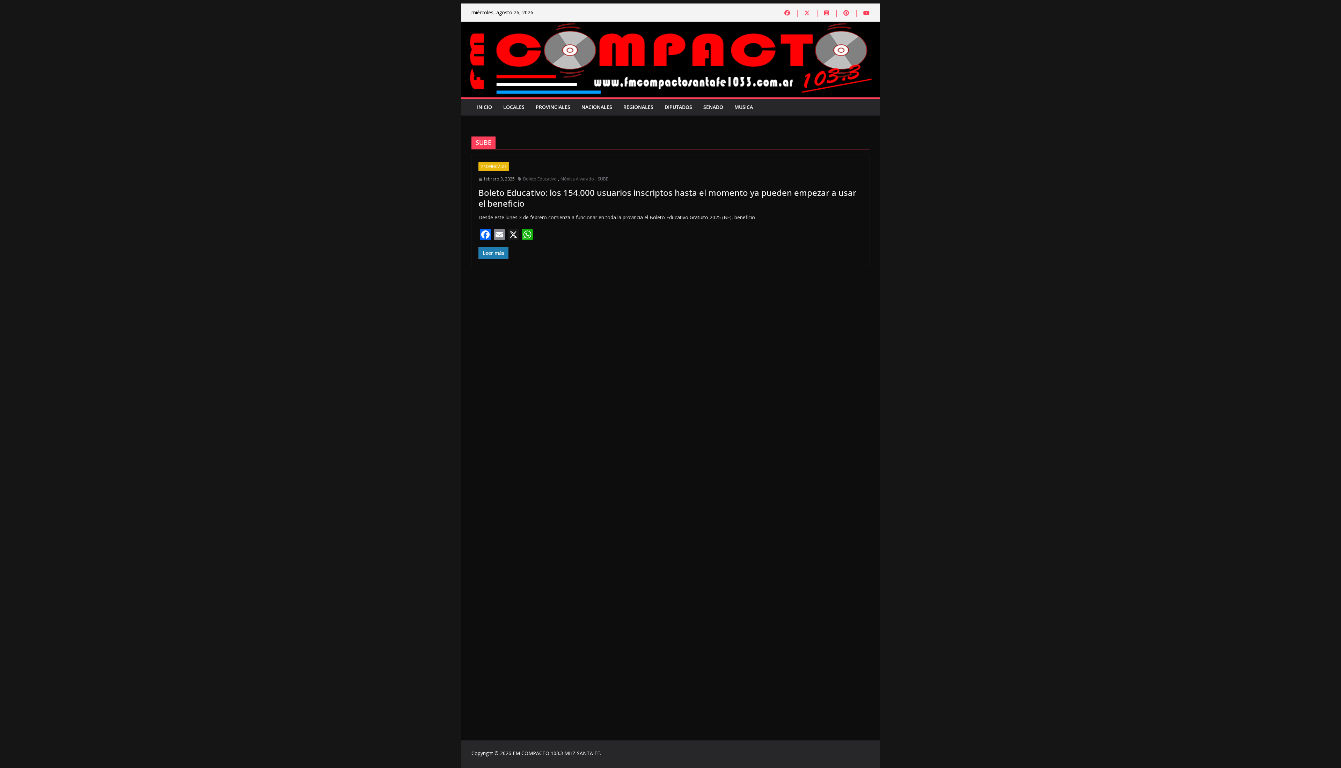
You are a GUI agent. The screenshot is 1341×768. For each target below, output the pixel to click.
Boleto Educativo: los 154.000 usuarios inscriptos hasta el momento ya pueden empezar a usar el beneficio (667, 198)
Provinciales (553, 107)
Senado (713, 107)
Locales (514, 107)
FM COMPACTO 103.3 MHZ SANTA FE (556, 753)
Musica (743, 107)
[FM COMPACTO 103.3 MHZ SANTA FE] (670, 26)
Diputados (678, 107)
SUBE (603, 179)
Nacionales (596, 107)
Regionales (638, 107)
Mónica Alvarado (577, 179)
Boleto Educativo (540, 179)
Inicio (484, 107)
